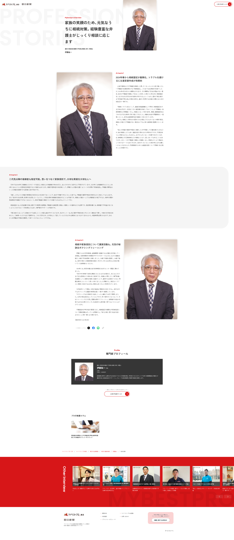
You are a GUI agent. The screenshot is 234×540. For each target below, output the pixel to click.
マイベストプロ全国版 (127, 513)
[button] (219, 496)
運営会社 (104, 513)
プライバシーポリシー (108, 519)
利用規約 (104, 516)
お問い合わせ (125, 516)
